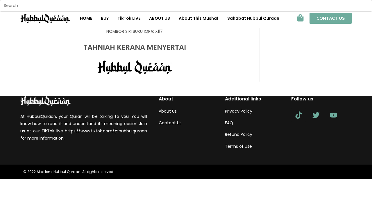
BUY (105, 18)
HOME (86, 18)
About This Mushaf (199, 18)
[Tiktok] (298, 115)
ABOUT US (159, 18)
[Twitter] (316, 115)
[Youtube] (333, 115)
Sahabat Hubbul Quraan (253, 18)
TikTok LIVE (128, 18)
